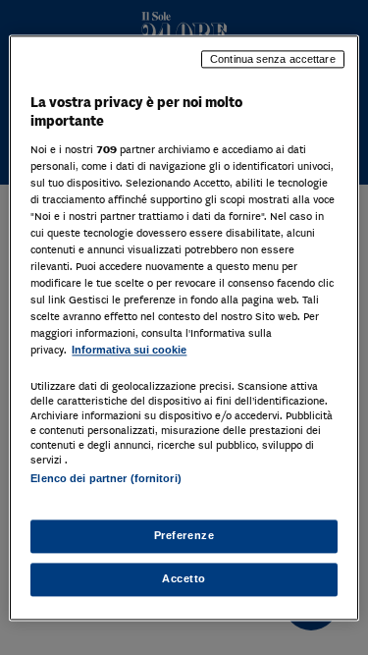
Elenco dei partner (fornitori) (105, 478)
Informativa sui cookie (129, 350)
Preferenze (184, 535)
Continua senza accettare (273, 59)
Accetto (184, 578)
